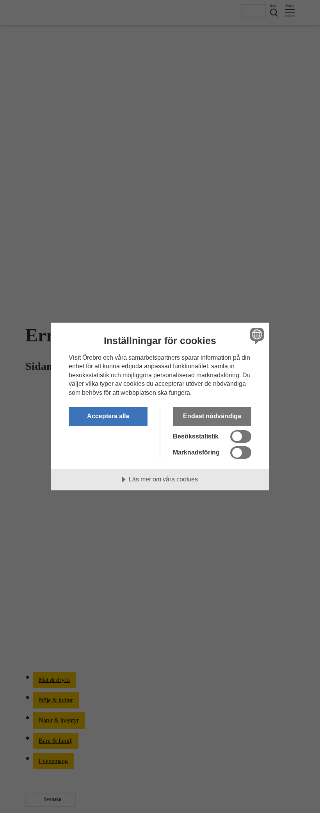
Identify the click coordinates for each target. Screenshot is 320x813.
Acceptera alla (108, 415)
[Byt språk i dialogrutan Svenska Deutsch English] (256, 336)
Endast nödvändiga (212, 415)
